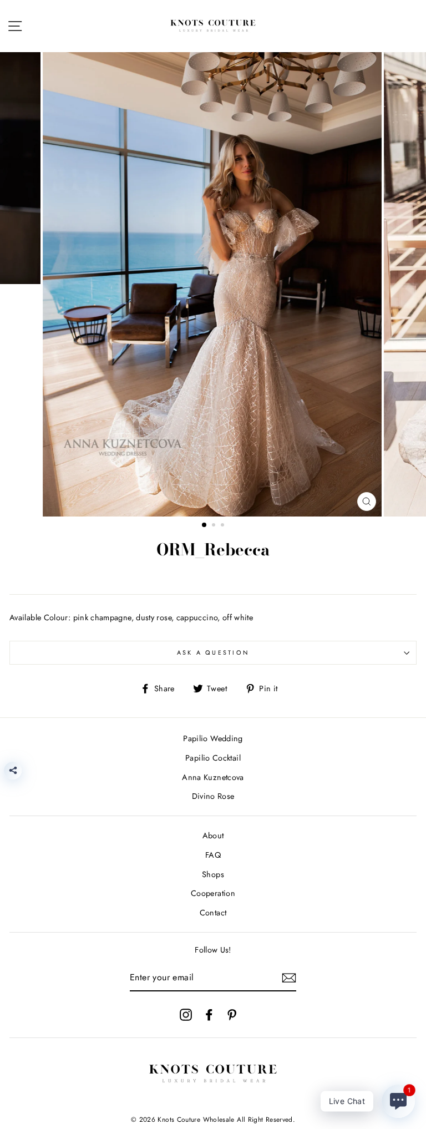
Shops (213, 874)
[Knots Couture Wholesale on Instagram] (186, 1014)
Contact (213, 912)
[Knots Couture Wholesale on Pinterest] (232, 1014)
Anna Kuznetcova (213, 777)
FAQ (213, 854)
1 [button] (204, 525)
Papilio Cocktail (213, 757)
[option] (213, 284)
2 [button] (214, 526)
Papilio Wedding (212, 738)
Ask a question (213, 652)
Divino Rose (213, 796)
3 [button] (223, 526)
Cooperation (213, 893)
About (213, 835)
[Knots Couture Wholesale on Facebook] (209, 1014)
